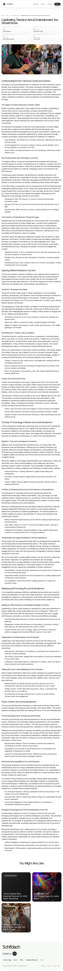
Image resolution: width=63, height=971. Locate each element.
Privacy (49, 965)
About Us (43, 965)
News (7, 15)
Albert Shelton (7, 31)
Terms (54, 965)
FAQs (21, 960)
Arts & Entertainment (15, 15)
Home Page (7, 960)
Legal (58, 965)
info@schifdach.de (32, 960)
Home (3, 15)
